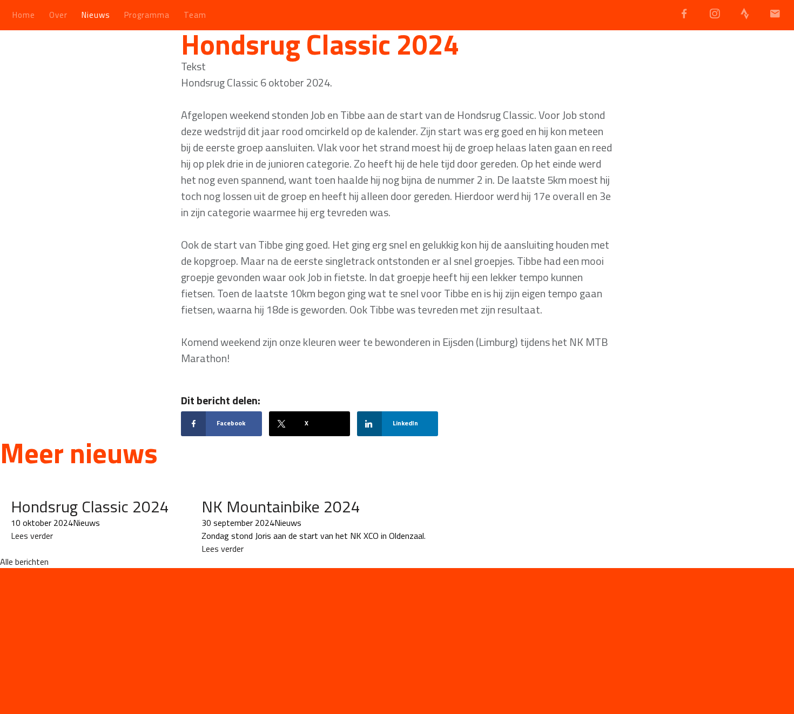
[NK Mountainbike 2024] (313, 490)
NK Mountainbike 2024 (280, 506)
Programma (147, 15)
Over (58, 15)
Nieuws (96, 15)
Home (23, 15)
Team (195, 15)
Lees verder (32, 535)
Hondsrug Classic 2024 (90, 506)
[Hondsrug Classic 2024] (89, 490)
